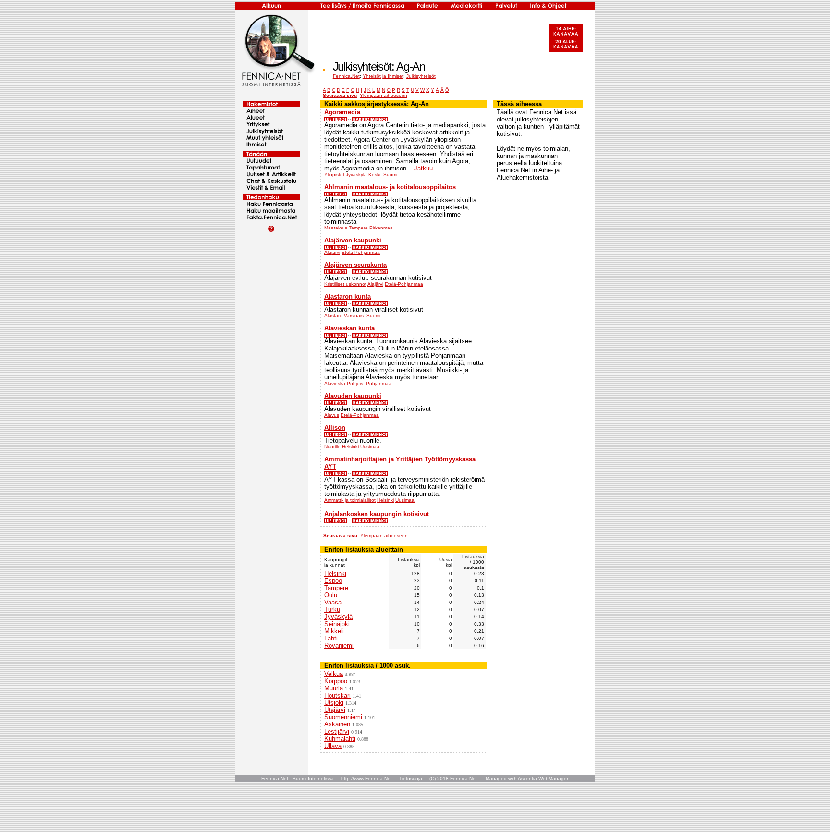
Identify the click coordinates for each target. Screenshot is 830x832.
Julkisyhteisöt (421, 76)
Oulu (330, 595)
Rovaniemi (339, 645)
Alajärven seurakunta (355, 264)
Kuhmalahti (339, 738)
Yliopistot (334, 174)
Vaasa (333, 602)
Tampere (358, 227)
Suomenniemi (343, 717)
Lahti (331, 638)
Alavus (331, 415)
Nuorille (332, 446)
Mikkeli (334, 631)
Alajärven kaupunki (352, 240)
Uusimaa (369, 446)
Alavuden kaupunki (352, 395)
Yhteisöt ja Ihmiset (383, 76)
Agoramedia (342, 112)
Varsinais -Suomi (362, 315)
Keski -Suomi (382, 174)
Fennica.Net (346, 76)
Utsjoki (333, 702)
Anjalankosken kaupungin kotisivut (376, 514)
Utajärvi (334, 709)
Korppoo (335, 681)
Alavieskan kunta (349, 328)
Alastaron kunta (347, 296)
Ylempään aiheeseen (383, 95)
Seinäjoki (337, 623)
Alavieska (334, 383)
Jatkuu (423, 168)
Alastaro (333, 315)
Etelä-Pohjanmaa (361, 252)
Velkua (333, 673)
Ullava (333, 745)
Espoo (333, 580)
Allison (334, 427)
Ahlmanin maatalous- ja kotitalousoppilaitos (390, 187)
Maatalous (335, 227)
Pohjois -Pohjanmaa (369, 383)
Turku (332, 609)
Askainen (337, 724)
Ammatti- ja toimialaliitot (350, 500)
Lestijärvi (336, 731)
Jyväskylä (356, 174)
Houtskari (337, 695)
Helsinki (350, 446)
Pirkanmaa (381, 227)
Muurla (333, 688)
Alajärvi (332, 252)
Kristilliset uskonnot (345, 284)
